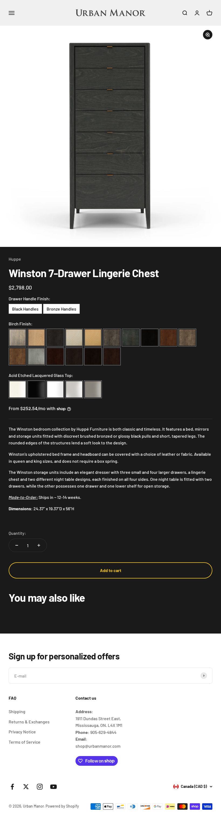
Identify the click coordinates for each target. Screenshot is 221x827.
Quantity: (17, 533)
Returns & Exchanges (29, 721)
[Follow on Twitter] (26, 786)
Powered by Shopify (62, 806)
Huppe (15, 258)
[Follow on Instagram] (39, 786)
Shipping (17, 711)
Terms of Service (24, 741)
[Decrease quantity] (17, 545)
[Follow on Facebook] (12, 786)
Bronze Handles (61, 308)
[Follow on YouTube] (53, 786)
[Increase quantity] (39, 545)
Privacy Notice (22, 731)
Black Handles (25, 308)
